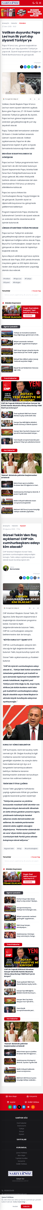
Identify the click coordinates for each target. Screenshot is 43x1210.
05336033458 (9, 1191)
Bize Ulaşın (13, 1096)
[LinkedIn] (24, 1107)
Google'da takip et (11, 99)
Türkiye (21, 1129)
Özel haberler (21, 1123)
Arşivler (12, 1102)
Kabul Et (26, 1206)
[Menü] (40, 3)
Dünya (21, 1131)
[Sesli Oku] (31, 99)
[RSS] (33, 1107)
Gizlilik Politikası (33, 1102)
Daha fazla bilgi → (20, 1202)
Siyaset (21, 1134)
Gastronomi (21, 1126)
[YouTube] (28, 1107)
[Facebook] (14, 1107)
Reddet (15, 1206)
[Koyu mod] (33, 3)
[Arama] (37, 3)
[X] (19, 1107)
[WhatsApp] (10, 1107)
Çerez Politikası (21, 1153)
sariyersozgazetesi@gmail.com (15, 1194)
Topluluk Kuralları (21, 1158)
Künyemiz (33, 1096)
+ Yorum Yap (36, 291)
